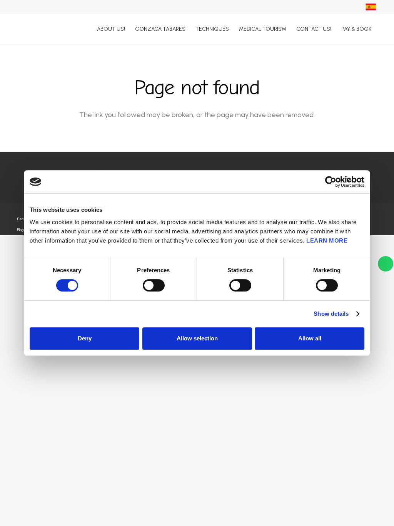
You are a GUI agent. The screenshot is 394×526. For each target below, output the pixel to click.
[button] (233, 29)
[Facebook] (320, 6)
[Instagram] (304, 7)
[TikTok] (335, 6)
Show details (331, 313)
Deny (85, 338)
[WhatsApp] (351, 6)
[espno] (371, 7)
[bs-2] (36, 29)
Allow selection (197, 338)
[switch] (154, 285)
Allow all (309, 338)
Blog (20, 229)
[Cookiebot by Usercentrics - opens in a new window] (330, 182)
